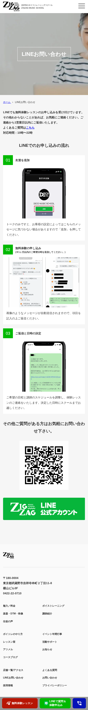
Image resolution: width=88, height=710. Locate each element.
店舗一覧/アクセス (13, 670)
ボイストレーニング (53, 605)
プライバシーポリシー (54, 685)
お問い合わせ (49, 677)
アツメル (8, 649)
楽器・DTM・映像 (13, 613)
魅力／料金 (9, 605)
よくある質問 (49, 670)
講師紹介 (47, 613)
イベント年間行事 (52, 634)
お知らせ (47, 649)
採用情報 (8, 685)
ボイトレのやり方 (13, 634)
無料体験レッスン (22, 703)
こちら (30, 127)
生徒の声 (8, 621)
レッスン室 (9, 641)
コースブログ (10, 657)
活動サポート (49, 641)
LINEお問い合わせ (13, 677)
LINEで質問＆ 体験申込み (57, 703)
